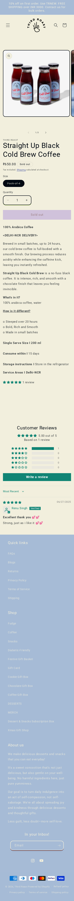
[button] (8, 25)
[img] (12, 502)
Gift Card (14, 668)
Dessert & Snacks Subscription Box (31, 721)
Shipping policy (60, 892)
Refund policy (61, 886)
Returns (13, 571)
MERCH (13, 712)
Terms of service (38, 892)
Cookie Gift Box (18, 676)
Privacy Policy (17, 580)
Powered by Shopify (39, 886)
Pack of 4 (15, 184)
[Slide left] (28, 132)
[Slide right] (45, 132)
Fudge (12, 623)
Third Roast (21, 886)
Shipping (21, 170)
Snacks (13, 641)
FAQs (11, 553)
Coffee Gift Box (18, 694)
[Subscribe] (59, 845)
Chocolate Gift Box (20, 685)
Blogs (11, 562)
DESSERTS (15, 703)
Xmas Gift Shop (18, 730)
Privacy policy (17, 892)
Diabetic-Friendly (19, 650)
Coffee (12, 632)
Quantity (8, 192)
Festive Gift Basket (20, 659)
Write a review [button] (37, 477)
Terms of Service (19, 589)
